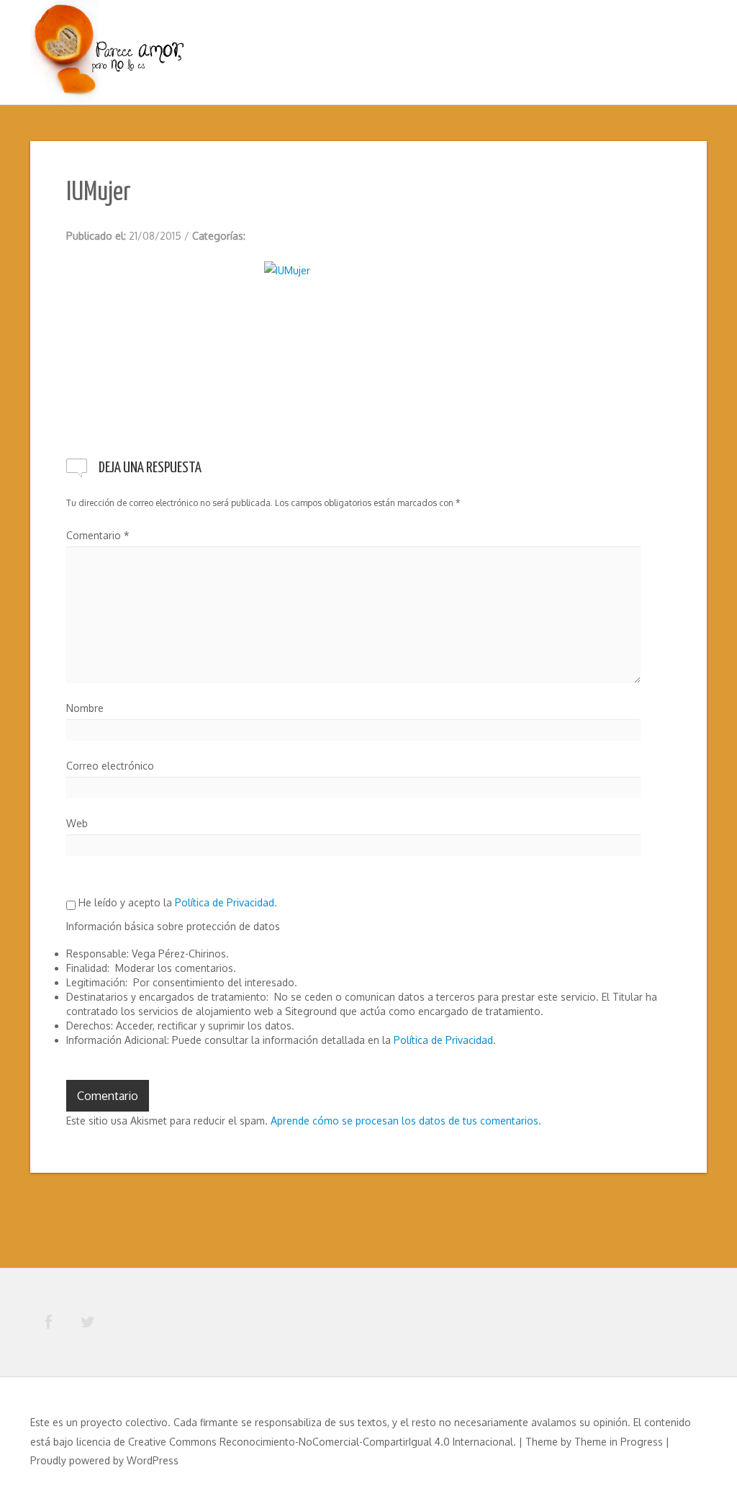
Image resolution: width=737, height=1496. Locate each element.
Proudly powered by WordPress (104, 1460)
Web (77, 823)
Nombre (85, 708)
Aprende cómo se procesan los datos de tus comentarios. (406, 1120)
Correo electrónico (110, 766)
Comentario (98, 535)
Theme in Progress (618, 1442)
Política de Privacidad (224, 902)
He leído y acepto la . (176, 902)
